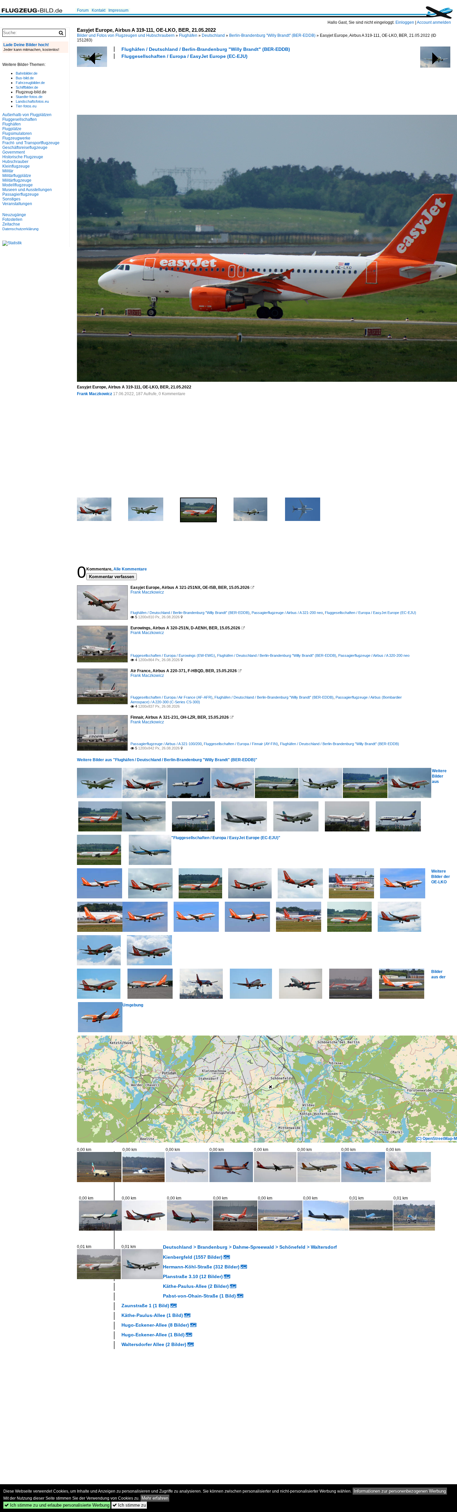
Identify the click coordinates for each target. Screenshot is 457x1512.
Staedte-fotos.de (29, 97)
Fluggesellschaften (19, 119)
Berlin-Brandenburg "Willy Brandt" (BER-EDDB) (272, 35)
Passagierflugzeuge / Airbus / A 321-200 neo (287, 613)
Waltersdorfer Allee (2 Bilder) (153, 1344)
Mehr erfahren (155, 1498)
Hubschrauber (15, 161)
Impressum (118, 10)
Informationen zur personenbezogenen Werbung (400, 1491)
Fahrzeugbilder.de (30, 83)
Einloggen (404, 22)
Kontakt (98, 10)
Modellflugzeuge (17, 185)
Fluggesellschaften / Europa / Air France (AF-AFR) (171, 697)
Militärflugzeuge (16, 180)
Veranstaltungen (17, 203)
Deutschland (213, 35)
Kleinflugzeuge (16, 166)
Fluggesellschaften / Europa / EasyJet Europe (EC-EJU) (184, 56)
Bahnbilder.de (26, 73)
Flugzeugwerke (16, 138)
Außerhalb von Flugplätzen (27, 114)
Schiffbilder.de (27, 87)
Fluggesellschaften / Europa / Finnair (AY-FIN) (241, 744)
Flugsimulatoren (17, 133)
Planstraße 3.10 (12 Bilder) (193, 1276)
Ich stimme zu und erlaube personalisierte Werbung (56, 1505)
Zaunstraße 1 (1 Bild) (145, 1305)
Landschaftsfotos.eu (32, 101)
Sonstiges (11, 199)
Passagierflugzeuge (20, 194)
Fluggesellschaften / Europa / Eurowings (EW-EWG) (172, 655)
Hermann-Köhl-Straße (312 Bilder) (201, 1266)
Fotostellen (12, 219)
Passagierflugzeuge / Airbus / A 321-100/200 (166, 744)
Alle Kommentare (130, 569)
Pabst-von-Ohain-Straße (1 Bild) (199, 1296)
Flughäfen (188, 35)
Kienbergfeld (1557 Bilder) (192, 1257)
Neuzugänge (14, 214)
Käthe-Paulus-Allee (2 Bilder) (196, 1286)
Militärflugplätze (16, 175)
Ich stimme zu (129, 1505)
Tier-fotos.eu (26, 106)
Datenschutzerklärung (20, 229)
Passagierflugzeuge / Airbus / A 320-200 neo (373, 655)
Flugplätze (11, 128)
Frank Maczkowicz (94, 393)
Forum (83, 10)
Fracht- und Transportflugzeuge (31, 143)
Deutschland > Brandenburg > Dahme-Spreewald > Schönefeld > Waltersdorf (250, 1247)
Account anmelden (434, 22)
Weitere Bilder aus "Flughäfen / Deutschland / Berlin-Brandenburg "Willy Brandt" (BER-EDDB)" (167, 760)
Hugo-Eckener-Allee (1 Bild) (153, 1334)
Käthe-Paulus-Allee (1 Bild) (152, 1315)
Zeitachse (11, 224)
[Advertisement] (199, 86)
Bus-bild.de (25, 78)
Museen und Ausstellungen (27, 189)
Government (13, 152)
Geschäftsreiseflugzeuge (25, 147)
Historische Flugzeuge (22, 157)
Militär (7, 171)
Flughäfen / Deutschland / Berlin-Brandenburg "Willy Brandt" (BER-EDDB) (205, 49)
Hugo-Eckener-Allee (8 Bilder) (155, 1325)
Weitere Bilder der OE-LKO (440, 876)
